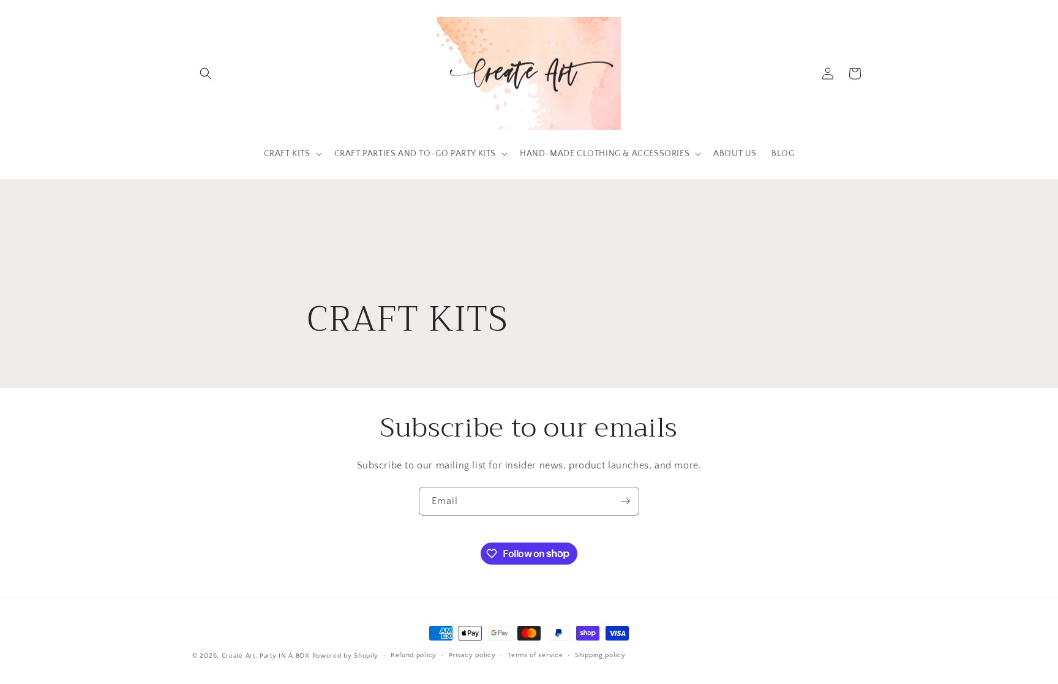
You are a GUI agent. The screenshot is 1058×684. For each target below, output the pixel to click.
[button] (205, 73)
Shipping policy (600, 655)
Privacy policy (472, 655)
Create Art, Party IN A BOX (266, 656)
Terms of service (535, 655)
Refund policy (414, 655)
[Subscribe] (625, 501)
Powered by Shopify (345, 656)
